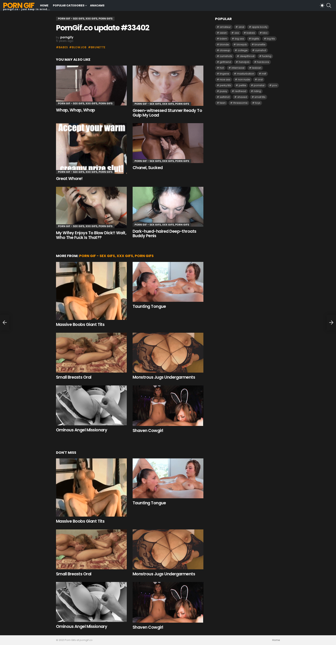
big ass (239, 38)
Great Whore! (69, 178)
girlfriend (225, 62)
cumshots (226, 56)
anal (241, 27)
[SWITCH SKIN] (322, 5)
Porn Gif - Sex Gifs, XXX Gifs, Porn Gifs (85, 103)
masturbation (245, 73)
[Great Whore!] (91, 148)
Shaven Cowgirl (148, 430)
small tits (260, 97)
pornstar (259, 85)
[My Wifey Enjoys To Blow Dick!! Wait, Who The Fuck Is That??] (91, 207)
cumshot (260, 50)
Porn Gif (18, 5)
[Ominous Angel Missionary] (91, 405)
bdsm (223, 38)
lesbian (256, 68)
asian (223, 33)
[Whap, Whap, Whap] (91, 85)
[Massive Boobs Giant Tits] (91, 291)
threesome (240, 103)
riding (257, 91)
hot (222, 68)
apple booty (259, 27)
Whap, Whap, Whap (75, 110)
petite (242, 85)
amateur (225, 27)
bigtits (255, 38)
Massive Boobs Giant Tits (80, 324)
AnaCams (97, 5)
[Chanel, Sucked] (168, 143)
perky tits (225, 85)
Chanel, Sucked (148, 167)
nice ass (225, 79)
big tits (271, 38)
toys (257, 103)
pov (274, 85)
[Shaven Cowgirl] (168, 405)
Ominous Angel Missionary (81, 430)
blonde (224, 44)
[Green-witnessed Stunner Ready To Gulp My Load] (168, 86)
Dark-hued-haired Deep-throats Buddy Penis (164, 233)
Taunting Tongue (149, 306)
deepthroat (247, 56)
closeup (225, 50)
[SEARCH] (328, 5)
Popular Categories (68, 5)
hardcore (263, 62)
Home (44, 5)
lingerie (224, 73)
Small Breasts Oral (73, 377)
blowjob (79, 47)
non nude (244, 79)
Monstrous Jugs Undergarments (164, 377)
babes (63, 47)
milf (264, 73)
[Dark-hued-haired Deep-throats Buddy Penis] (168, 207)
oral (260, 79)
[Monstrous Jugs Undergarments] (168, 353)
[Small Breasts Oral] (91, 353)
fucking (266, 56)
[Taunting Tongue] (168, 282)
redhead (240, 91)
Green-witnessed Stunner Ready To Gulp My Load (167, 113)
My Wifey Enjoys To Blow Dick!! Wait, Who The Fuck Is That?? (91, 235)
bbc (265, 33)
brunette (98, 47)
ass (236, 33)
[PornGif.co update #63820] (4, 322)
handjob (244, 62)
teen (223, 103)
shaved (242, 97)
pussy (223, 91)
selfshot (225, 97)
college (243, 50)
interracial (238, 68)
